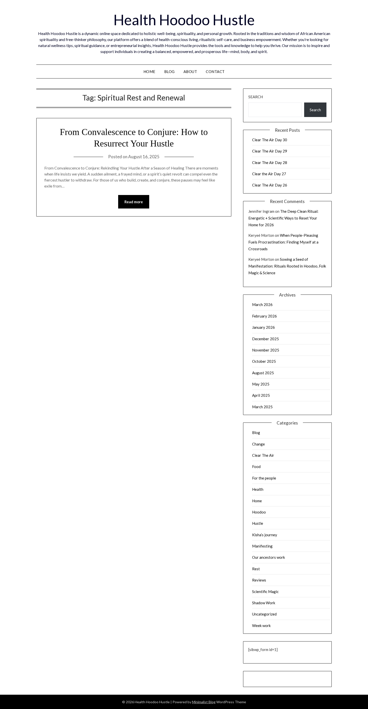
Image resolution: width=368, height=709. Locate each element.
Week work (261, 625)
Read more (133, 202)
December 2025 (265, 338)
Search (255, 96)
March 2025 (262, 406)
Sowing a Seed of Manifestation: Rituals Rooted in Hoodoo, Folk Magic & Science (287, 266)
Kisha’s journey (264, 534)
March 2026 (262, 304)
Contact (215, 71)
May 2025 (260, 384)
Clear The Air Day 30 (269, 140)
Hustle (257, 523)
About (190, 71)
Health (257, 489)
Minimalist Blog (204, 702)
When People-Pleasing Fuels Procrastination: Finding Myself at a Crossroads (283, 242)
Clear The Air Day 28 (269, 162)
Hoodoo (259, 512)
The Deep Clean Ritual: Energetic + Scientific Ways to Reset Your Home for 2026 (283, 218)
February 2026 (264, 316)
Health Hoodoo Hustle (184, 19)
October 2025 (264, 361)
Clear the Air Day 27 (269, 174)
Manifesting (262, 546)
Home (149, 71)
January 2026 (263, 327)
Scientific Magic (265, 591)
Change (258, 444)
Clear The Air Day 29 (269, 151)
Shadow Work (263, 602)
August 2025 (263, 372)
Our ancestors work (268, 557)
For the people (264, 478)
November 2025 (265, 350)
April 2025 (261, 395)
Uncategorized (264, 614)
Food (256, 466)
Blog (169, 71)
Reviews (259, 580)
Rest (256, 568)
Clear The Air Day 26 (269, 185)
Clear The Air (263, 455)
